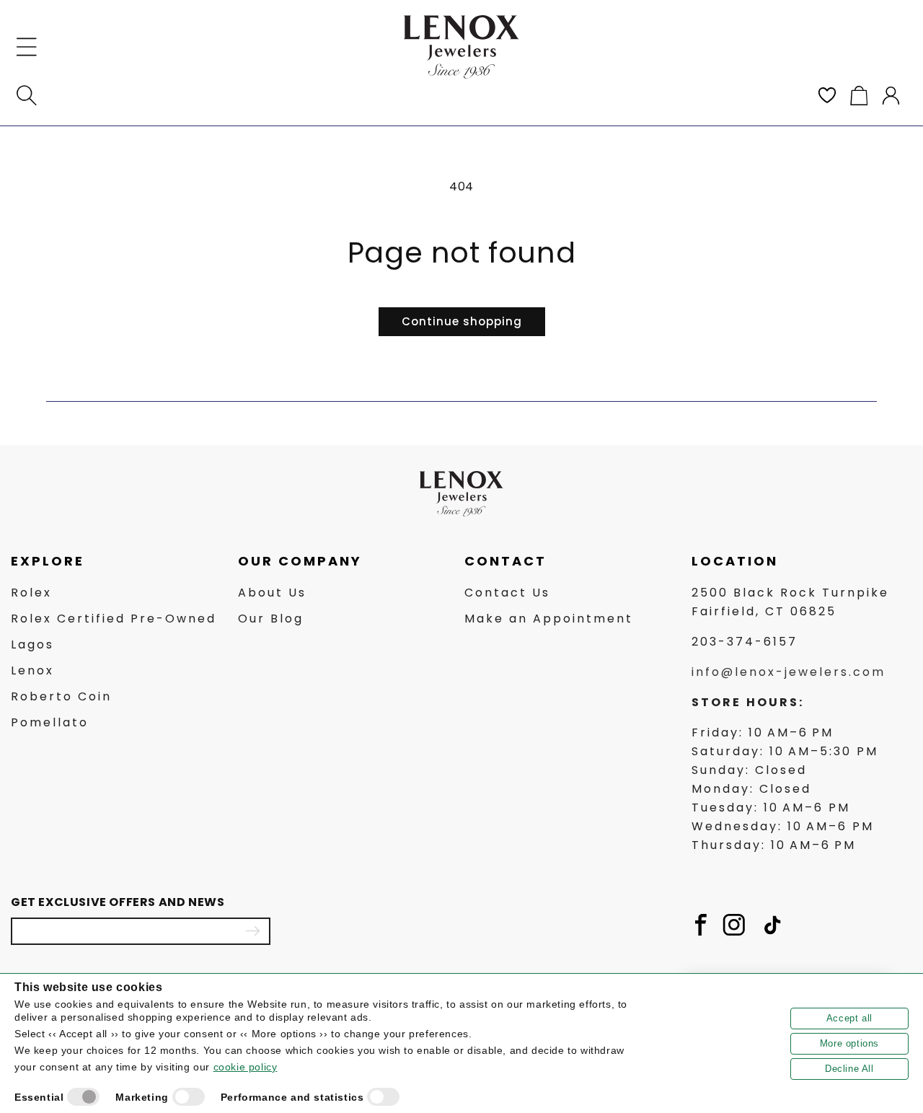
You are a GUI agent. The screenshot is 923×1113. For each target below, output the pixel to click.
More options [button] (849, 1043)
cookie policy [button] (245, 1067)
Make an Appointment (548, 618)
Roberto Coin (61, 696)
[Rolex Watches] (851, 46)
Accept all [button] (849, 1018)
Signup (252, 931)
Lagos (32, 644)
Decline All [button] (849, 1068)
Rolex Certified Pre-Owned (113, 618)
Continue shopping (462, 321)
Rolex (31, 592)
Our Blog (271, 618)
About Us (272, 592)
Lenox (32, 670)
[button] (27, 47)
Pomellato (50, 722)
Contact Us (507, 592)
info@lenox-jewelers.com (789, 672)
